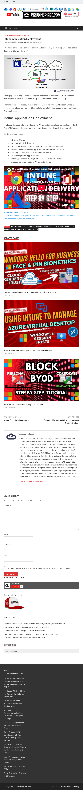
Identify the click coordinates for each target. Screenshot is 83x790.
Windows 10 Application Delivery (21, 229)
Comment (8, 505)
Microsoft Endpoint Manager (19, 36)
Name (6, 534)
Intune (6, 36)
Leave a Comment (36, 42)
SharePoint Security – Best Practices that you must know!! (14, 759)
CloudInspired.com (13, 673)
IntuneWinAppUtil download (16, 212)
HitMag (76, 786)
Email (7, 545)
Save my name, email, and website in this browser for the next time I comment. (38, 568)
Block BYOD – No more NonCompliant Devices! (23, 404)
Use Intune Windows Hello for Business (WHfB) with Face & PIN (30, 292)
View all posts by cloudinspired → (32, 481)
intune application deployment (27, 227)
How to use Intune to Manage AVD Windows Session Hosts (28, 350)
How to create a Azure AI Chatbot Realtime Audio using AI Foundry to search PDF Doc (35, 623)
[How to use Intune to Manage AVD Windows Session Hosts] (41, 348)
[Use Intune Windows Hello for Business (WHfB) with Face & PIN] (41, 289)
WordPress (65, 786)
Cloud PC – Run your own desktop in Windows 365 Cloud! (25, 638)
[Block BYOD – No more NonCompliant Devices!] (41, 402)
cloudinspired (24, 42)
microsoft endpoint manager (59, 227)
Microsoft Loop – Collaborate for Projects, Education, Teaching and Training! (31, 634)
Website (7, 555)
